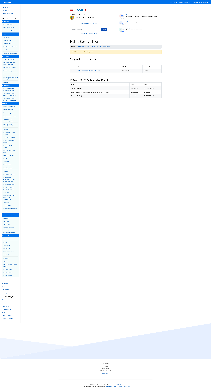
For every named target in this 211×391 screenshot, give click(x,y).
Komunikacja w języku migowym (9, 133)
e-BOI (3, 286)
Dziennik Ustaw (6, 7)
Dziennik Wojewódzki (7, 13)
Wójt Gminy (6, 37)
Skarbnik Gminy (7, 43)
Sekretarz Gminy (7, 40)
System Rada (129, 14)
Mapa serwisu (5, 303)
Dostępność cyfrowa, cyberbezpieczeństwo (9, 188)
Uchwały (5, 261)
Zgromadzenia (7, 205)
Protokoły (6, 258)
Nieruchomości (7, 164)
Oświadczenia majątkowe (10, 53)
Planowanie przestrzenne (10, 208)
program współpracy (8, 227)
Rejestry (5, 82)
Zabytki (5, 212)
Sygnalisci (6, 202)
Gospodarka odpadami (9, 106)
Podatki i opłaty (7, 71)
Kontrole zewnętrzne (9, 174)
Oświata (5, 129)
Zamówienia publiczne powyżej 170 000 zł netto (9, 99)
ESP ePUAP (5, 283)
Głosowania (6, 245)
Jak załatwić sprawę (8, 155)
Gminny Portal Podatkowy (10, 31)
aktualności (6, 221)
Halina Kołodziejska (105, 46)
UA (171, 2)
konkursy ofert (7, 218)
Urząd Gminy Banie (8, 24)
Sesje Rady (6, 255)
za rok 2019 (95, 46)
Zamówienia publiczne (184, 2)
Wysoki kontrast (203, 2)
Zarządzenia (6, 74)
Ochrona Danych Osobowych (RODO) (8, 120)
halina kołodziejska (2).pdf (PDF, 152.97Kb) (89, 70)
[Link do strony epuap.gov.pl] (81, 9)
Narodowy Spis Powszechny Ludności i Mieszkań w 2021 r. (9, 179)
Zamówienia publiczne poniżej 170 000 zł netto (9, 94)
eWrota (128, 28)
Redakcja (4, 300)
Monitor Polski (5, 10)
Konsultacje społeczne (9, 113)
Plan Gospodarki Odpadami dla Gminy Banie (10, 78)
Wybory (5, 171)
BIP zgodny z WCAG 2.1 (115, 384)
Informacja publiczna (8, 109)
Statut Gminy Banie (8, 59)
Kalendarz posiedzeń (8, 251)
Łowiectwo (6, 192)
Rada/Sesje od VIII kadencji (10, 46)
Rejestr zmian (5, 306)
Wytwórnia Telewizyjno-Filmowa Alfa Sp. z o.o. (117, 386)
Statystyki (4, 312)
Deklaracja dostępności (8, 318)
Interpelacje (6, 248)
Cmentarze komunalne (9, 137)
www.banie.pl (105, 373)
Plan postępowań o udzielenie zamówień (8, 89)
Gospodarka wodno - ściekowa (9, 141)
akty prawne (6, 224)
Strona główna (7, 2)
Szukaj (104, 29)
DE (176, 2)
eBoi (127, 21)
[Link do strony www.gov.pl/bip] (72, 9)
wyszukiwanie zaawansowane (89, 33)
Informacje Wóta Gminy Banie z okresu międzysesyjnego (9, 197)
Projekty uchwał (7, 269)
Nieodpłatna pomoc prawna (8, 146)
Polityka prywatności (7, 315)
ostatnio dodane (85, 23)
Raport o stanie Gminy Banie (9, 151)
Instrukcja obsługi (8, 168)
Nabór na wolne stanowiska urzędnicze (9, 125)
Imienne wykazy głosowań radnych (10, 265)
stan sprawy (93, 23)
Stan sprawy (5, 289)
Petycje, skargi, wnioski (9, 116)
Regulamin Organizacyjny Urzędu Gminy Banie (10, 63)
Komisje (5, 242)
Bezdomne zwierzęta (9, 184)
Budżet (5, 158)
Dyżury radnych (7, 275)
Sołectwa (5, 50)
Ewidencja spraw (6, 292)
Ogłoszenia (6, 161)
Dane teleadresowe (8, 27)
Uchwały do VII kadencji (9, 67)
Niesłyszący (195, 2)
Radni (4, 239)
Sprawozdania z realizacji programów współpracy (10, 231)
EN (174, 2)
